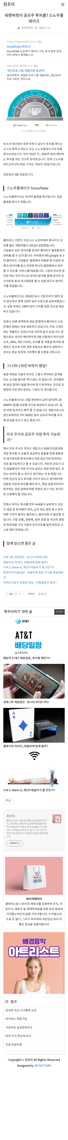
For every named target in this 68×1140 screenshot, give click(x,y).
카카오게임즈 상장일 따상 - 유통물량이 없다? (30, 582)
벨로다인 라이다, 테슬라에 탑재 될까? (25, 562)
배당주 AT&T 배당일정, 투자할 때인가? (26, 658)
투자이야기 (27, 28)
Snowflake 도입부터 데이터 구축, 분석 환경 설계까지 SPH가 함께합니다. (34, 53)
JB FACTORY (42, 1066)
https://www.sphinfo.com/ (21, 42)
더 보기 (59, 612)
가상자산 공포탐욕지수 (19, 1027)
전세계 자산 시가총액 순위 (20, 1010)
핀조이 (11, 816)
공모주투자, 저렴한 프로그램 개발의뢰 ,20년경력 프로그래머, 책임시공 (34, 77)
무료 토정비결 (13, 1044)
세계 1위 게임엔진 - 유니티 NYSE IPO (25, 557)
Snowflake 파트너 (19, 47)
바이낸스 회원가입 (16, 1019)
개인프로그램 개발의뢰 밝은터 (26, 71)
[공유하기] (16, 593)
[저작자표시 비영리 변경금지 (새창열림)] (42, 594)
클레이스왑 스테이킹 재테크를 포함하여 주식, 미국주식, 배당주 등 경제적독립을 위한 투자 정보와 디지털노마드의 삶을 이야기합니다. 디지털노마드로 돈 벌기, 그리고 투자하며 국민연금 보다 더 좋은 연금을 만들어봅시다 (27, 828)
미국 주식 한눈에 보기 (18, 1036)
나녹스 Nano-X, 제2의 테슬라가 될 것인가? (29, 567)
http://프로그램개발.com (19, 66)
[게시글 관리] (20, 593)
